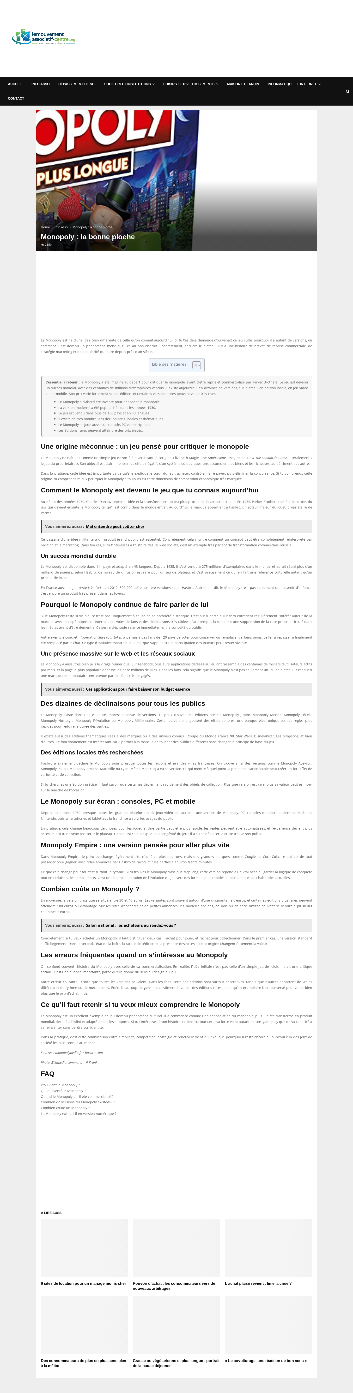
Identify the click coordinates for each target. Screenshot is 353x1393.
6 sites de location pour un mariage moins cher (83, 1283)
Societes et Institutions (127, 84)
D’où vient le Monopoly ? (60, 1085)
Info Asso (40, 84)
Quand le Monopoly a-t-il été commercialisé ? (77, 1096)
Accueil (15, 84)
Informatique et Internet (292, 84)
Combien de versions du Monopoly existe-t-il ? (78, 1102)
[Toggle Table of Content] (194, 365)
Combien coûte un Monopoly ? (65, 1108)
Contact (16, 98)
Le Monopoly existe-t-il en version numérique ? (78, 1113)
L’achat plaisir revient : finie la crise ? (258, 1283)
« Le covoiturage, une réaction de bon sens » (266, 1361)
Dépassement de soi (77, 84)
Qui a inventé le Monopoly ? (63, 1090)
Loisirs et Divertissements (188, 84)
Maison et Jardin (243, 84)
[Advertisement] (262, 38)
